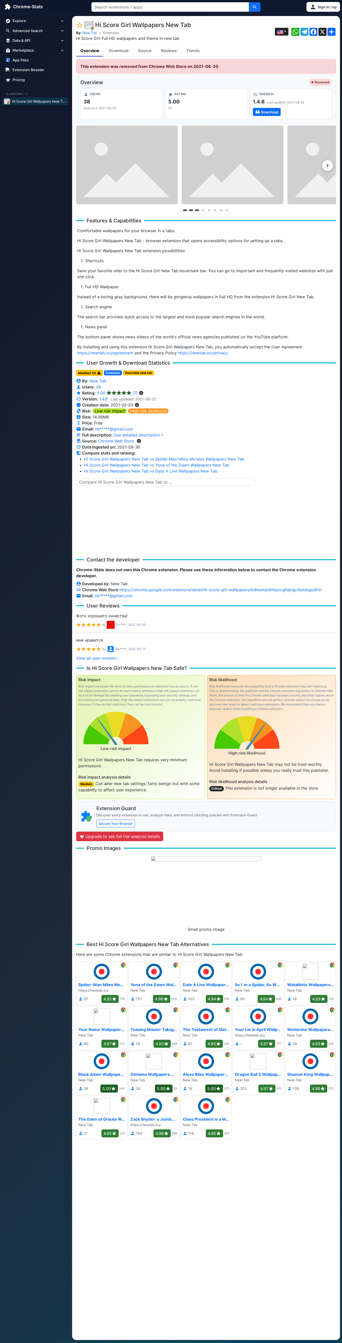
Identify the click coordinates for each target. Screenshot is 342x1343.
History (19, 94)
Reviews (169, 50)
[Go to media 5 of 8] (209, 210)
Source (144, 50)
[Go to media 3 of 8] (197, 210)
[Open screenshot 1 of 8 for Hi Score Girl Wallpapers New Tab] (127, 164)
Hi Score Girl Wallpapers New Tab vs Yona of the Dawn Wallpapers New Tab (156, 465)
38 (98, 386)
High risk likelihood (148, 410)
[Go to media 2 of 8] (191, 210)
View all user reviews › (97, 658)
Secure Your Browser (116, 823)
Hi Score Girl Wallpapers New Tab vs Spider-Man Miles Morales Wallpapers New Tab (164, 459)
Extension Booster (28, 70)
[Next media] (327, 165)
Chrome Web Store (116, 440)
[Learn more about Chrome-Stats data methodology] (138, 440)
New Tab (89, 33)
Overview (89, 50)
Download (118, 50)
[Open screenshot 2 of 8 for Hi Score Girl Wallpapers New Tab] (232, 164)
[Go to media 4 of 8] (203, 210)
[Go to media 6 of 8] (215, 210)
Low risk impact (110, 410)
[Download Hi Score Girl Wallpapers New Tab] (290, 104)
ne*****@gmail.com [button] (114, 428)
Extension (111, 33)
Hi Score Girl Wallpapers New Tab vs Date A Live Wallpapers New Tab (150, 471)
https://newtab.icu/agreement (105, 352)
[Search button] (254, 7)
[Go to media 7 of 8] (221, 210)
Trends (193, 50)
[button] (323, 7)
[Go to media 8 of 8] (227, 210)
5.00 (117, 392)
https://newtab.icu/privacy (203, 352)
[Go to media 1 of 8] (185, 210)
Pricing (19, 80)
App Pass (21, 60)
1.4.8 (103, 398)
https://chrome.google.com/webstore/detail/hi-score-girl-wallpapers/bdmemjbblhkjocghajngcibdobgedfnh (220, 589)
